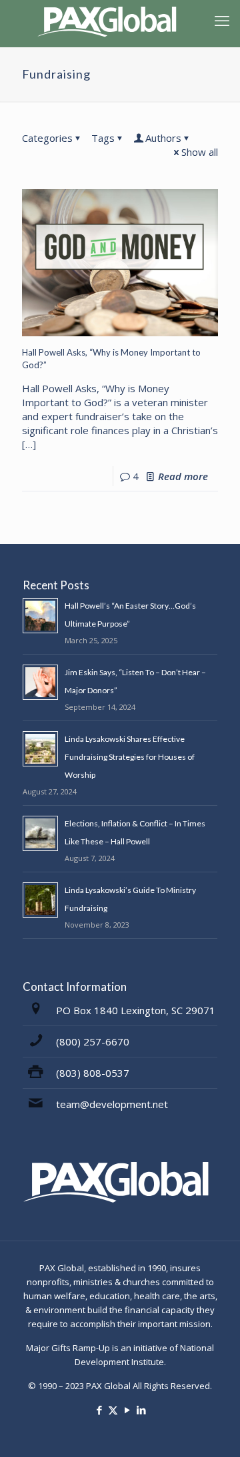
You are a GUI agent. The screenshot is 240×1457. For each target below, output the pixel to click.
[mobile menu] (222, 20)
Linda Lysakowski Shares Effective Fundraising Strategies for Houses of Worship (130, 757)
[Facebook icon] (99, 1409)
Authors (163, 138)
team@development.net (112, 1104)
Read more (183, 476)
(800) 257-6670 (92, 1041)
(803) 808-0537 (92, 1072)
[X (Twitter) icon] (113, 1409)
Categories (47, 138)
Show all (199, 151)
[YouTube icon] (127, 1409)
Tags (103, 138)
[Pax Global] (110, 20)
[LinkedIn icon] (141, 1409)
